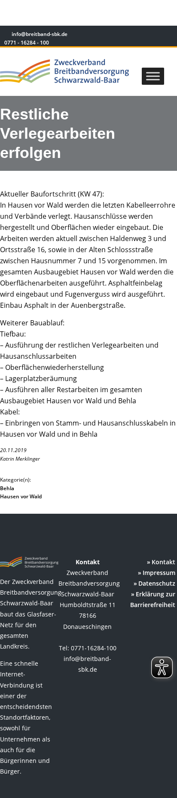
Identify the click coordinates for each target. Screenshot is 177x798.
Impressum (159, 573)
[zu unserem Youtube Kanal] (167, 35)
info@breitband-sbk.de (39, 34)
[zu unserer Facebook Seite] (143, 35)
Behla (7, 488)
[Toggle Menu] (153, 76)
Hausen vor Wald (21, 496)
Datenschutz (156, 583)
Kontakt (163, 562)
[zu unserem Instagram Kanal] (155, 35)
